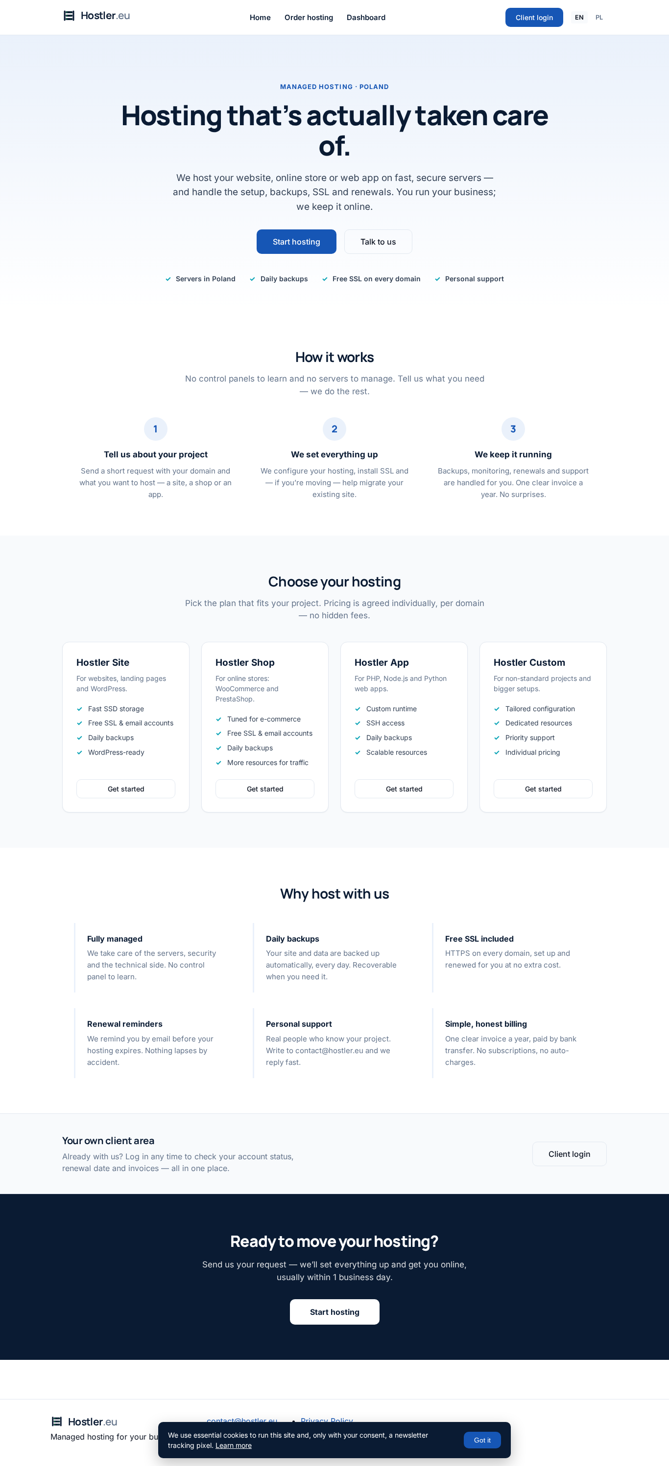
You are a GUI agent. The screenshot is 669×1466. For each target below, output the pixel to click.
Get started (126, 789)
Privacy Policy (327, 1421)
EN (579, 17)
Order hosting (309, 17)
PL (599, 17)
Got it (482, 1440)
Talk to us (378, 242)
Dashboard (366, 17)
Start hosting (296, 242)
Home (260, 17)
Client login (534, 17)
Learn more (233, 1445)
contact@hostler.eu (242, 1421)
